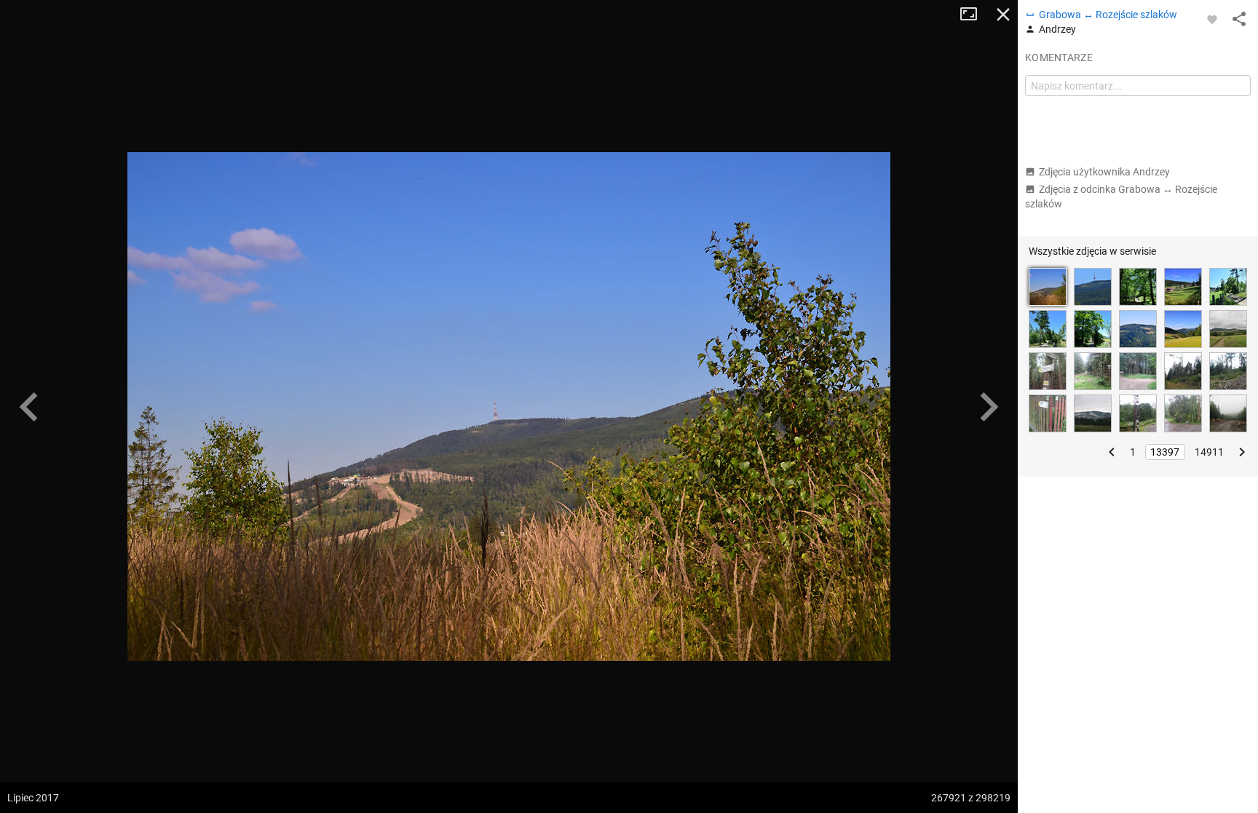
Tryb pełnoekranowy (974, 14)
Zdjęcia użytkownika (1104, 172)
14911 (1209, 452)
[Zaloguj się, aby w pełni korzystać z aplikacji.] (1212, 19)
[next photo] (989, 407)
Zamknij (1003, 14)
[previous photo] (29, 407)
